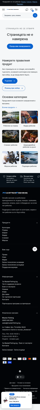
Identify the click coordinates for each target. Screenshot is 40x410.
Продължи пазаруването (20, 46)
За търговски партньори (11, 297)
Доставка (5, 294)
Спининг (28, 2)
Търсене (8, 81)
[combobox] (20, 15)
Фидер (4, 235)
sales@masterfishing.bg (11, 323)
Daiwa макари (7, 350)
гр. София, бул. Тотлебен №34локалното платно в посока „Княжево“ (16, 328)
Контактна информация (30, 388)
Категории (6, 228)
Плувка (23, 2)
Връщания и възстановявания (21, 385)
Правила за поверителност (12, 388)
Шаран (4, 233)
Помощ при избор (12, 88)
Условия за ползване (23, 383)
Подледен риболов (29, 166)
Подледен (20, 4)
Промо (4, 255)
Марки (4, 260)
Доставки (12, 383)
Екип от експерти (8, 287)
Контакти (5, 299)
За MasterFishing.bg (10, 282)
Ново (4, 257)
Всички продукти (8, 107)
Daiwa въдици (19, 350)
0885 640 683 (7, 320)
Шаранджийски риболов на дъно (29, 146)
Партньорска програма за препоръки (16, 304)
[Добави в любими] (35, 249)
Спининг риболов (10, 145)
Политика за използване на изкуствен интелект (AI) (21, 391)
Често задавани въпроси (11, 284)
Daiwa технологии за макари (13, 262)
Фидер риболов (29, 126)
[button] (3, 9)
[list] (20, 180)
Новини (5, 289)
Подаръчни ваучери (9, 267)
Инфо (4, 292)
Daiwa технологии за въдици (13, 265)
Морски (34, 2)
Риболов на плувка (10, 126)
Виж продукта (15, 405)
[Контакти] (27, 9)
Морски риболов (10, 166)
